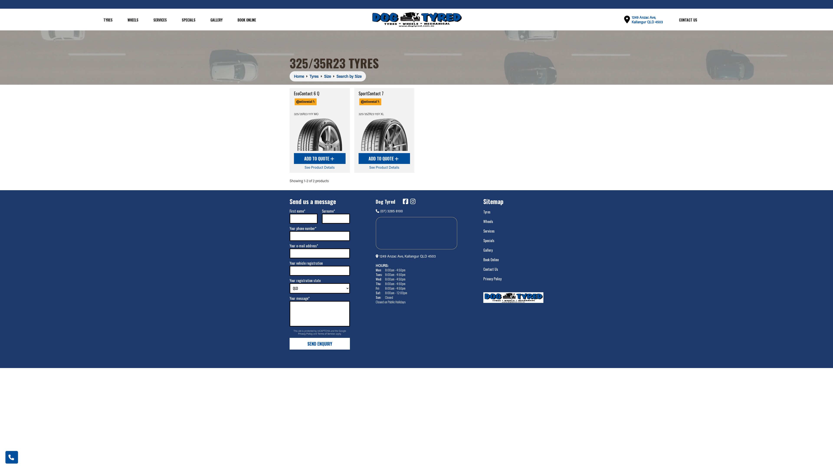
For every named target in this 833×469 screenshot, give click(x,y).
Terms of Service (327, 333)
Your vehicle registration (306, 263)
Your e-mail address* (304, 245)
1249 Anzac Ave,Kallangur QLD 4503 (647, 19)
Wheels (133, 20)
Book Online (247, 20)
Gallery (216, 20)
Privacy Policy (305, 333)
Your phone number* (303, 228)
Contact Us (688, 20)
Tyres (108, 20)
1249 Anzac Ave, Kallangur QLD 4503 (407, 256)
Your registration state (305, 280)
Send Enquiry (319, 343)
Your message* (300, 298)
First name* (297, 211)
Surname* (328, 211)
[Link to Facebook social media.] (405, 201)
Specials (188, 20)
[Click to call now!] (11, 457)
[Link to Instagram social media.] (413, 201)
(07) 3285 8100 (391, 211)
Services (160, 20)
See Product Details (320, 167)
